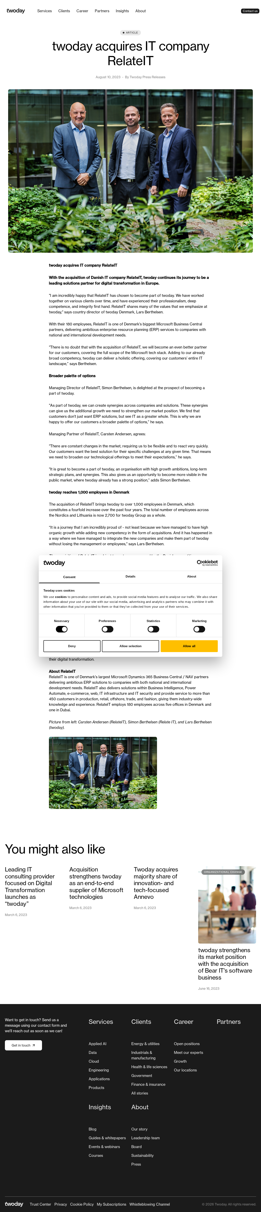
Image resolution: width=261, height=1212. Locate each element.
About (140, 11)
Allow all (189, 646)
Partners (102, 11)
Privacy (60, 1204)
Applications (99, 1079)
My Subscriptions (111, 1204)
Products (96, 1087)
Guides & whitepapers (107, 1138)
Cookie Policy (82, 1204)
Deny (71, 646)
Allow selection (130, 646)
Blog (92, 1129)
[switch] (107, 629)
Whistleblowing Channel (149, 1204)
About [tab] (191, 576)
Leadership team (145, 1138)
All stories (139, 1093)
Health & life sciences (149, 1067)
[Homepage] (16, 11)
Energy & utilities (145, 1043)
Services (44, 11)
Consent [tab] (69, 577)
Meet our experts (188, 1052)
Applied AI (97, 1043)
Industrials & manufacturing (143, 1055)
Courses (96, 1155)
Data (93, 1052)
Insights (122, 11)
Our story (139, 1129)
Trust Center (40, 1204)
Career (82, 11)
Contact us (250, 11)
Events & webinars (104, 1146)
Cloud (94, 1061)
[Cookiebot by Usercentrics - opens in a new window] (200, 563)
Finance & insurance (148, 1084)
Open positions (187, 1043)
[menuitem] (44, 11)
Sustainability (142, 1155)
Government (141, 1075)
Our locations (185, 1070)
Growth (180, 1061)
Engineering (99, 1070)
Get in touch (21, 1045)
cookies (61, 597)
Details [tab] (131, 576)
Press (136, 1164)
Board (136, 1146)
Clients (64, 11)
